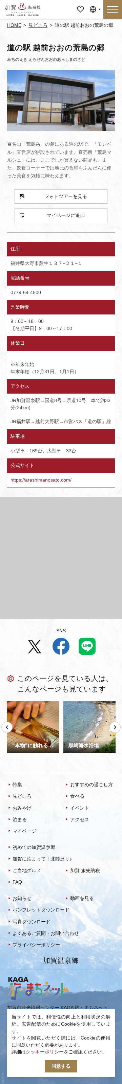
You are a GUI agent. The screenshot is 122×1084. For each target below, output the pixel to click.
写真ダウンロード (31, 921)
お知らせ (22, 898)
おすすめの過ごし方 (91, 784)
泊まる (20, 819)
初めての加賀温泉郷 (34, 847)
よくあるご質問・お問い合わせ (46, 933)
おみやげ (22, 808)
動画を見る (82, 898)
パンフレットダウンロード (41, 910)
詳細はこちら (21, 703)
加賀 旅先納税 (85, 870)
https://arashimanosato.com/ (41, 480)
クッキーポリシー (45, 1051)
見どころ (37, 25)
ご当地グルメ (27, 870)
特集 (17, 784)
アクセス (79, 819)
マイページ (80, 7)
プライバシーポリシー (36, 944)
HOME (14, 25)
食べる (77, 796)
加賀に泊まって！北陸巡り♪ (42, 859)
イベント (79, 808)
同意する (61, 1066)
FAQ (17, 882)
